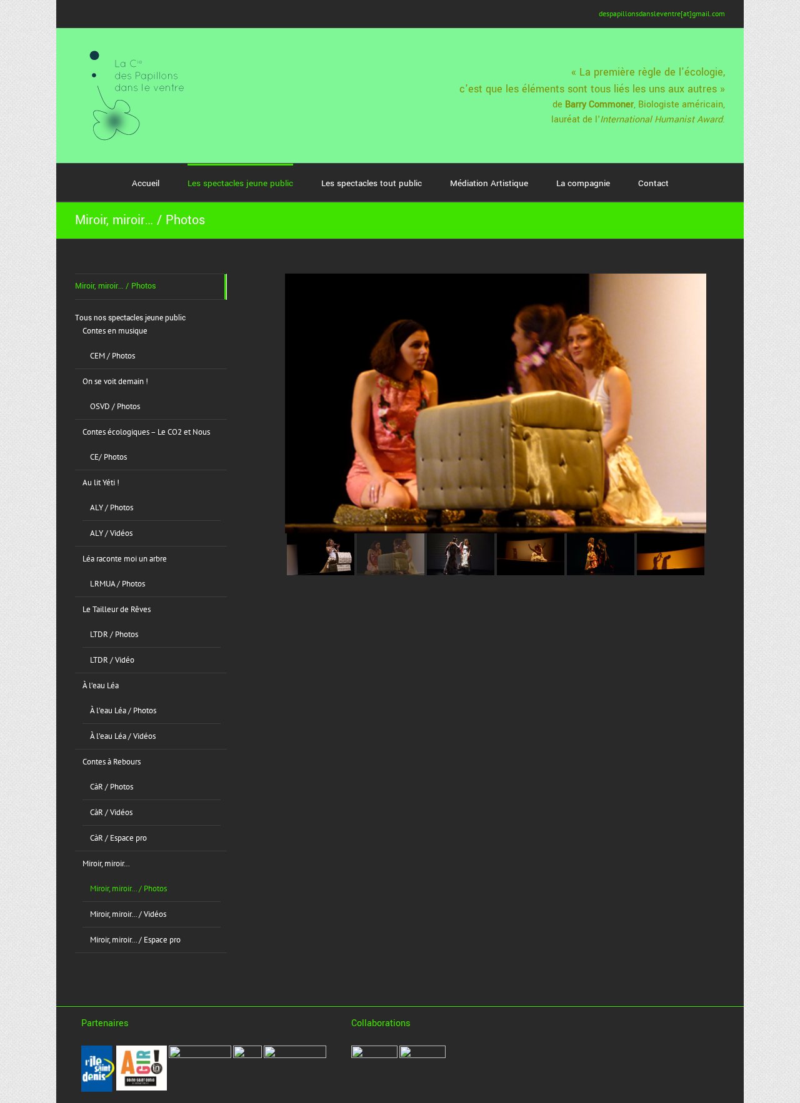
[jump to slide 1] (321, 554)
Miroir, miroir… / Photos (115, 286)
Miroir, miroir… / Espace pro (135, 939)
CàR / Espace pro (118, 838)
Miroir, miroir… (106, 863)
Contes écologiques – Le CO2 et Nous (146, 432)
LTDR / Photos (114, 634)
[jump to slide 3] (461, 554)
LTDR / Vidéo (112, 660)
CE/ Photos (108, 457)
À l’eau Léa (100, 685)
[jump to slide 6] (671, 554)
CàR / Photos (111, 786)
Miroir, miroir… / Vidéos (128, 914)
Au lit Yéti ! (100, 482)
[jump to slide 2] (391, 554)
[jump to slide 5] (601, 554)
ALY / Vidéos (111, 533)
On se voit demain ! (115, 381)
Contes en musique (115, 330)
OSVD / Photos (115, 406)
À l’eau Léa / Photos (123, 710)
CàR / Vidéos (111, 812)
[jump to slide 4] (531, 554)
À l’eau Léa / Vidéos (123, 736)
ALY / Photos (111, 507)
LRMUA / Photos (117, 583)
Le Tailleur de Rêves (116, 609)
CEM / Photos (112, 355)
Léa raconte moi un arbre (124, 558)
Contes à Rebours (111, 761)
